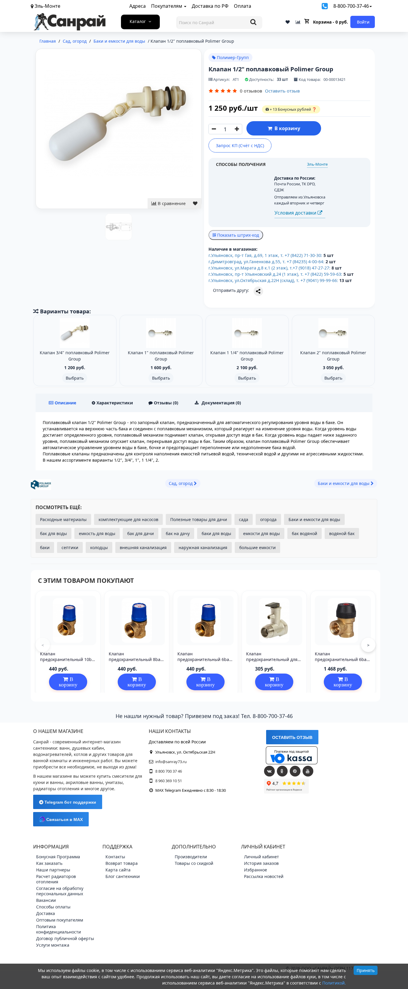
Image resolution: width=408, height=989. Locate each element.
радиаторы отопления (56, 788)
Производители (191, 856)
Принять (366, 970)
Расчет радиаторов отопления (56, 879)
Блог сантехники (122, 876)
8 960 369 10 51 (168, 780)
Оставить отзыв (282, 91)
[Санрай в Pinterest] (295, 771)
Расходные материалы (63, 519)
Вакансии (46, 900)
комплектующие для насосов (128, 519)
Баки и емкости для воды (314, 519)
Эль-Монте (317, 164)
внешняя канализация (143, 547)
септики (70, 547)
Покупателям (167, 6)
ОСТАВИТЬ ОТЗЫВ (292, 737)
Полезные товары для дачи (198, 519)
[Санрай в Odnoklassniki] (282, 771)
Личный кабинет (261, 856)
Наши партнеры (53, 870)
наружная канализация (203, 547)
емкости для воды (261, 533)
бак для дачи (140, 533)
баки (45, 547)
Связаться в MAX (64, 819)
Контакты (115, 856)
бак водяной (304, 533)
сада (243, 519)
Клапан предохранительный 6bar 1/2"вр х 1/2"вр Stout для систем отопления (341, 662)
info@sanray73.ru (171, 761)
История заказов (261, 863)
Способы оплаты (53, 907)
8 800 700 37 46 (168, 771)
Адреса (137, 6)
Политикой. (334, 983)
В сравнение (171, 203)
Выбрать (75, 378)
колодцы (99, 547)
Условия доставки (295, 212)
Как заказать (49, 863)
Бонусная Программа (58, 856)
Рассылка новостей (263, 876)
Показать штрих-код (237, 235)
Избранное (255, 870)
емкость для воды (97, 533)
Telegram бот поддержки (69, 802)
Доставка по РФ (210, 6)
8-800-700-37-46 (351, 6)
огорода (268, 519)
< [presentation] (43, 645)
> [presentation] (368, 645)
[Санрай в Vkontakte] (269, 771)
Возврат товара (121, 863)
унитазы (114, 782)
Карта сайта (118, 870)
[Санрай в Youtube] (308, 771)
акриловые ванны (84, 782)
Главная (47, 41)
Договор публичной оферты (65, 938)
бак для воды (53, 533)
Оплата (242, 6)
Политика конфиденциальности (58, 929)
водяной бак (342, 533)
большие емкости (257, 547)
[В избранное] (195, 203)
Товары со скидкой (194, 863)
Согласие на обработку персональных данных (59, 890)
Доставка (45, 913)
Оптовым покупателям (59, 920)
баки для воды (216, 533)
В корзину (286, 128)
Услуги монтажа (52, 945)
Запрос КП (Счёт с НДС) (240, 145)
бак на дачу (178, 533)
